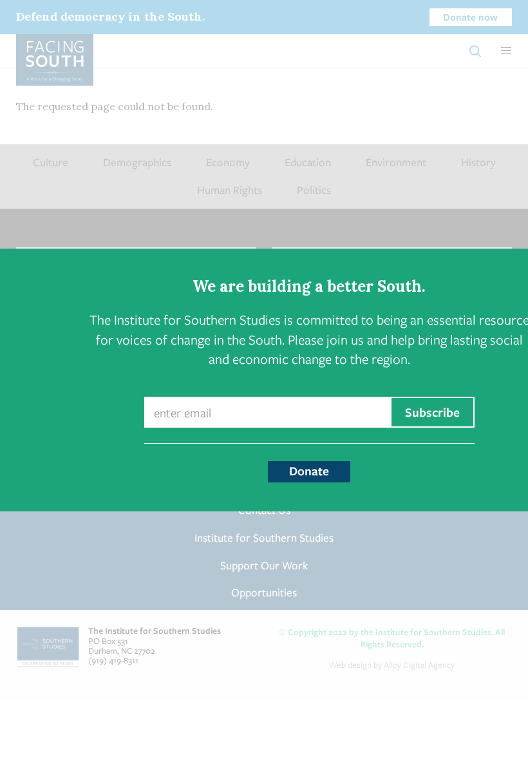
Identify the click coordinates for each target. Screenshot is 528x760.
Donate (309, 470)
